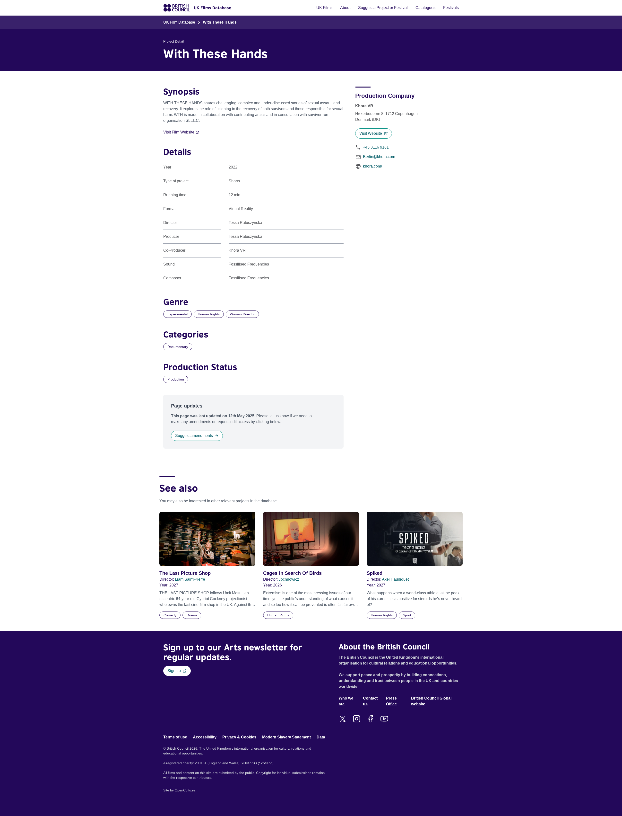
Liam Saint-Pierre (190, 579)
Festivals (451, 8)
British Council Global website (431, 701)
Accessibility (204, 737)
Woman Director (242, 314)
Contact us (370, 701)
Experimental (177, 314)
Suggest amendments (194, 436)
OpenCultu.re (185, 790)
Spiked (374, 573)
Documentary (177, 347)
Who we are (346, 701)
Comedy (170, 615)
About (345, 8)
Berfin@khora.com (379, 157)
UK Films (324, 8)
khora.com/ (372, 166)
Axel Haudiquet (395, 579)
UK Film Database (179, 22)
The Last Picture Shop (185, 573)
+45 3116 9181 (376, 147)
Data (321, 737)
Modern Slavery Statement (286, 737)
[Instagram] (357, 719)
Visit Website (370, 133)
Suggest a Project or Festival (383, 8)
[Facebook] (370, 719)
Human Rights (209, 314)
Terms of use (175, 737)
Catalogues (425, 8)
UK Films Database (212, 7)
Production (175, 379)
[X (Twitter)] (343, 719)
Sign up (174, 671)
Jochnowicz (289, 579)
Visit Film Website (178, 132)
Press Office (391, 701)
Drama (192, 615)
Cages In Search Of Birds (292, 573)
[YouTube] (384, 719)
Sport (407, 615)
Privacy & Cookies (239, 737)
